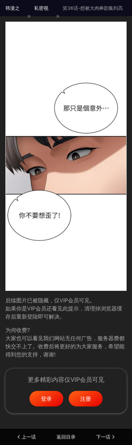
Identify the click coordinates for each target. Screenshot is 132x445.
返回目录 (66, 437)
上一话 (29, 437)
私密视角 (41, 16)
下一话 (103, 437)
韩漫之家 (12, 16)
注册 (85, 398)
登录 (46, 398)
